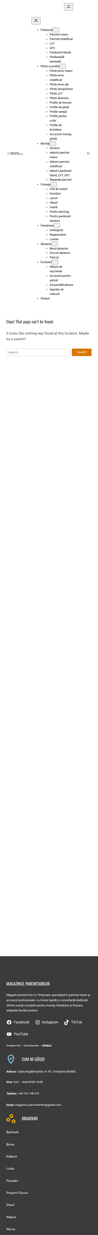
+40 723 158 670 (28, 1093)
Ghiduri (47, 1045)
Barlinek (12, 1132)
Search (81, 352)
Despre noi (13, 1045)
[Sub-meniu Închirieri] (55, 262)
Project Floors (17, 1193)
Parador (12, 1181)
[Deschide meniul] (68, 7)
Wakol (11, 1217)
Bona (10, 1145)
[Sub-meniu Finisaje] (54, 184)
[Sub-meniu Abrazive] (55, 244)
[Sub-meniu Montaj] (52, 143)
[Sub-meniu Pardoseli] (56, 29)
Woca (10, 1229)
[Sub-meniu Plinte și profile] (62, 66)
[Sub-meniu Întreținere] (57, 225)
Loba (10, 1169)
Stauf (10, 1205)
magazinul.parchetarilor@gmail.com (38, 1105)
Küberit (11, 1157)
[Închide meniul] (36, 21)
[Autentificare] (81, 153)
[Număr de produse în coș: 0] (88, 153)
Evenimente (31, 1045)
